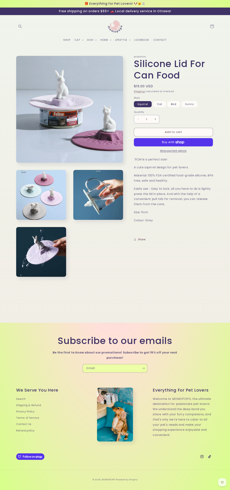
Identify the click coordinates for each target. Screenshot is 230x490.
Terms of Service (27, 418)
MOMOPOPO (108, 479)
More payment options (173, 150)
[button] (20, 26)
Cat (159, 104)
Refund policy (25, 430)
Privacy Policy (25, 411)
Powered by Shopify (127, 479)
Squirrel (142, 104)
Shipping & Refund (28, 405)
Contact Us (23, 424)
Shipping (139, 91)
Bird (173, 104)
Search (21, 399)
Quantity (139, 112)
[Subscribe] (143, 368)
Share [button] (142, 239)
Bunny (191, 104)
